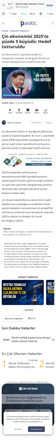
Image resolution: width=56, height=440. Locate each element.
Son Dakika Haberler (18, 328)
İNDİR (50, 5)
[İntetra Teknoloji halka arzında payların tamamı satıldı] (23, 292)
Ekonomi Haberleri (20, 30)
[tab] (24, 310)
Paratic (5, 30)
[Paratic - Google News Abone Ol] (42, 123)
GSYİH (32, 318)
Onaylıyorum (36, 429)
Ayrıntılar (18, 429)
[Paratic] (28, 23)
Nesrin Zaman (14, 122)
